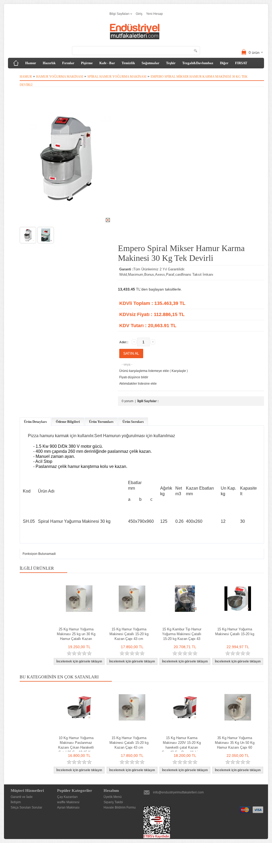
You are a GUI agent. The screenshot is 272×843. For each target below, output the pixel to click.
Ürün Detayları (35, 422)
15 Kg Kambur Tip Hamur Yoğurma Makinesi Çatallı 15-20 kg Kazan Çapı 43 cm (181, 636)
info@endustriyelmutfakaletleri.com (178, 792)
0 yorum (127, 401)
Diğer (224, 63)
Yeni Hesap (154, 14)
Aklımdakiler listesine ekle (138, 383)
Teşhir (171, 63)
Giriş (139, 14)
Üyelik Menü (113, 797)
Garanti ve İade (22, 797)
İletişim (16, 802)
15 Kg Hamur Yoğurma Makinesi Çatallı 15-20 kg (234, 631)
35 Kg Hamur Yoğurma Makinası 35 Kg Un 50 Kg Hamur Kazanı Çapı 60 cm (234, 745)
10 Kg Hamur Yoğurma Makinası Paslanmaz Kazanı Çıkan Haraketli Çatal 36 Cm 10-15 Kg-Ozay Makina (76, 747)
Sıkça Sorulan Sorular (26, 807)
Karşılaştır (179, 371)
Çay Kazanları (67, 797)
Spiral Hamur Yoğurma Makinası (116, 76)
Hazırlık (49, 63)
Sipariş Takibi (113, 802)
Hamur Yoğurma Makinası (59, 76)
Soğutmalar (150, 63)
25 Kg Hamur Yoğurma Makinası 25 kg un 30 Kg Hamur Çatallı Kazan (76, 634)
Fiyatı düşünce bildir (133, 377)
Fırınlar (68, 63)
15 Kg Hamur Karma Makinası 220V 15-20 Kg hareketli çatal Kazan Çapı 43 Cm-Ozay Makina (182, 745)
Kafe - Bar (107, 63)
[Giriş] (16, 63)
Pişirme (87, 63)
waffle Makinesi (68, 802)
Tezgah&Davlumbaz (197, 63)
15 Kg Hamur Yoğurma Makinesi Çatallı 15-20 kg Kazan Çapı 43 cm (128, 634)
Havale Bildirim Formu (120, 807)
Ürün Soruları (133, 422)
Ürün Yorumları (101, 422)
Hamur (30, 63)
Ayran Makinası (68, 807)
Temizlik (128, 63)
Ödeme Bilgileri (68, 422)
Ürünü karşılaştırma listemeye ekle (144, 371)
